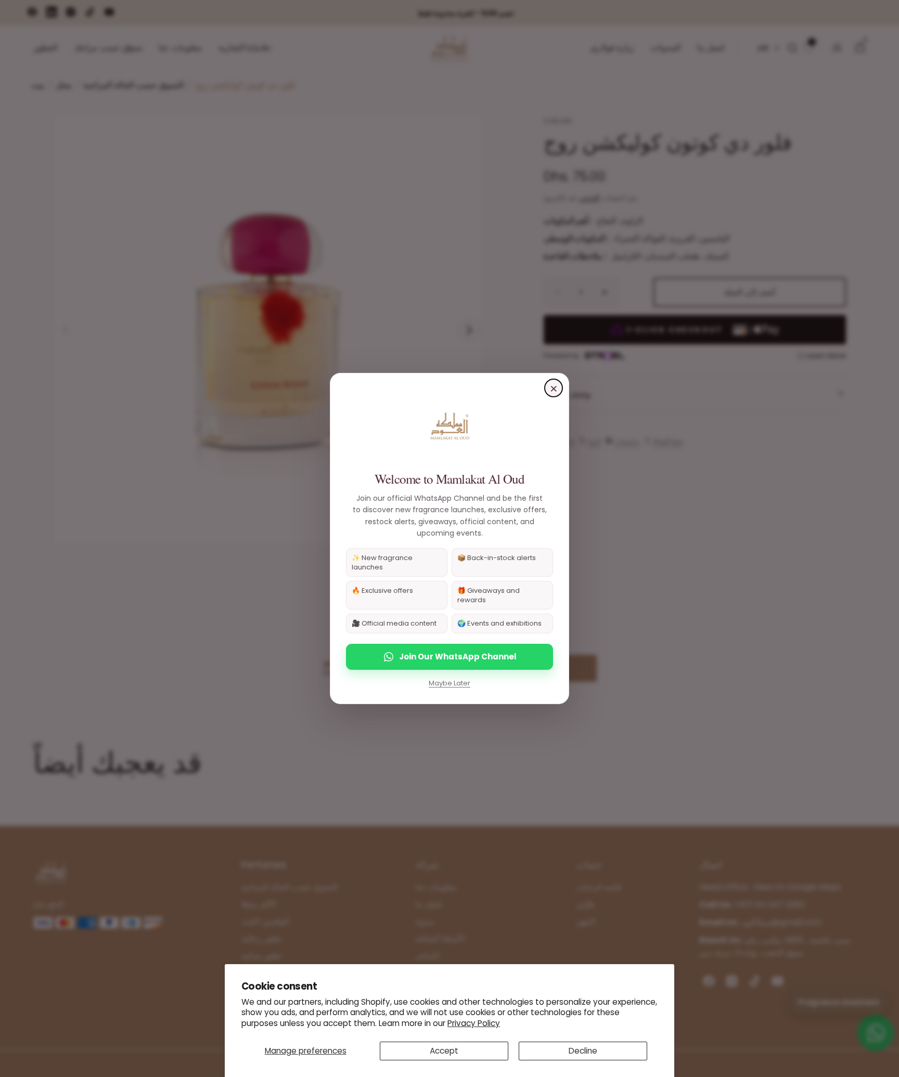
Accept (444, 1050)
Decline (583, 1050)
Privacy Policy (473, 1023)
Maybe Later (449, 683)
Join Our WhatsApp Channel (458, 656)
